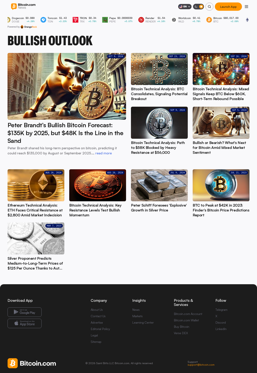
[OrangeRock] (29, 27)
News (136, 310)
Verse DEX (181, 333)
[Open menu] (246, 7)
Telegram (221, 310)
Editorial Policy (100, 329)
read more (103, 153)
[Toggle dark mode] (198, 6)
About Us (97, 310)
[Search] (209, 7)
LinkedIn (221, 329)
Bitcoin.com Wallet (186, 320)
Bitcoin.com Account (188, 314)
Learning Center (143, 322)
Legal (94, 335)
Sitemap (96, 342)
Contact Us (98, 316)
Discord (220, 322)
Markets (137, 316)
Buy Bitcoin (181, 327)
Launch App (228, 6)
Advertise (97, 322)
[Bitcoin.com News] (23, 6)
